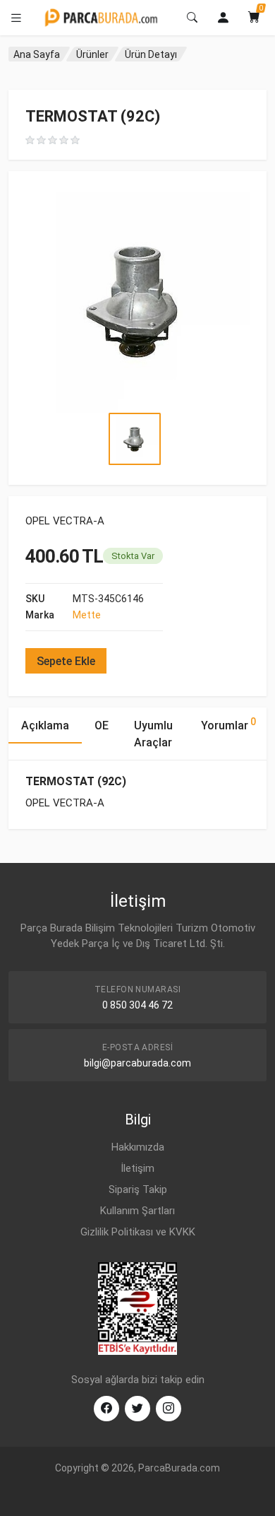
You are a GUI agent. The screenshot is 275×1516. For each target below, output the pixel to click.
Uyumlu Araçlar (153, 734)
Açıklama (45, 725)
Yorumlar (228, 724)
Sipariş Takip (138, 1189)
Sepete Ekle (66, 661)
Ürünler (92, 54)
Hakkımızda (137, 1147)
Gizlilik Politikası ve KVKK (137, 1232)
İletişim (137, 1168)
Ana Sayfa (36, 54)
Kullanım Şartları (137, 1210)
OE (101, 725)
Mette (87, 615)
